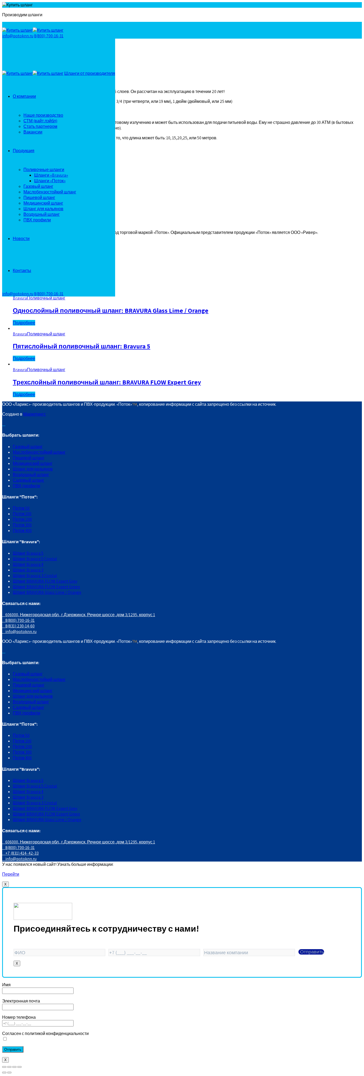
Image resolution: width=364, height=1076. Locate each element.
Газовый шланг (38, 186)
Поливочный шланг (46, 298)
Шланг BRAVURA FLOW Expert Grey (45, 581)
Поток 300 (22, 525)
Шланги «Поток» (50, 181)
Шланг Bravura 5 (28, 553)
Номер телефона (19, 1017)
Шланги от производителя (89, 73)
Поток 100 (22, 514)
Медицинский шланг (43, 203)
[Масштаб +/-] (19, 1067)
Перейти (10, 874)
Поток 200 (22, 519)
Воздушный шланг (41, 214)
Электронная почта (21, 1001)
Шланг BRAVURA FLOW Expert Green (46, 587)
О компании (24, 96)
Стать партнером (40, 126)
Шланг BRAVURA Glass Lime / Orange (47, 592)
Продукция (23, 150)
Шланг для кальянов (43, 209)
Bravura (20, 298)
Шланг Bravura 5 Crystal (35, 559)
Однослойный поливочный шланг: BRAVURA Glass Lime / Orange (110, 310)
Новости (21, 238)
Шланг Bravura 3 (28, 570)
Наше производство (43, 115)
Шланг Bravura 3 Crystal (35, 575)
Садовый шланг (28, 480)
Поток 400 (22, 530)
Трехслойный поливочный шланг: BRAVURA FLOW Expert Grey (107, 382)
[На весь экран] (14, 1067)
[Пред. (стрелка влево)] (4, 1072)
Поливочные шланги (43, 169)
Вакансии (32, 132)
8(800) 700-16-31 (48, 36)
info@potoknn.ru (17, 36)
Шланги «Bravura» (51, 175)
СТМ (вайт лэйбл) (40, 121)
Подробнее (24, 323)
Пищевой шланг (39, 197)
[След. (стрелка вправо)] (9, 1072)
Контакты (22, 270)
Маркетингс (34, 414)
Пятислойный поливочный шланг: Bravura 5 (81, 346)
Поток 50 (21, 508)
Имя (6, 985)
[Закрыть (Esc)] (4, 1067)
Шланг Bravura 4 (28, 564)
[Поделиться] (9, 1067)
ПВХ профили (37, 220)
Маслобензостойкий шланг (49, 192)
